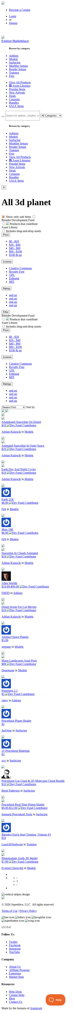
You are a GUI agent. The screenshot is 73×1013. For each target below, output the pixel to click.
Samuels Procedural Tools (16, 814)
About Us (15, 966)
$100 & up (15, 254)
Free (11, 76)
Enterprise (15, 973)
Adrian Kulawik (11, 431)
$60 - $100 (15, 251)
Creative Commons (20, 268)
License (7, 261)
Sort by (30, 407)
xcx (3, 760)
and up (13, 295)
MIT (11, 281)
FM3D (5, 593)
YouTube (14, 952)
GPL (12, 275)
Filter (5, 312)
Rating (6, 288)
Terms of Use (9, 910)
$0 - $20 (14, 241)
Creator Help (16, 995)
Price (6, 234)
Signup (13, 23)
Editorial (14, 278)
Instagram (15, 948)
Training (31, 844)
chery (4, 700)
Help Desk (15, 991)
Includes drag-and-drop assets (23, 231)
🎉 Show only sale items (16, 216)
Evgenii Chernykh (12, 868)
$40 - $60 (14, 248)
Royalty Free (16, 271)
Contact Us (15, 1001)
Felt (3, 509)
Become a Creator (19, 9)
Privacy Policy (28, 910)
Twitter (13, 941)
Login (12, 16)
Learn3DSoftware (12, 844)
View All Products (20, 82)
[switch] (34, 216)
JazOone (6, 730)
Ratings (7, 384)
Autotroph (36, 1008)
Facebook (15, 945)
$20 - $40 (14, 244)
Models (29, 431)
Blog (12, 998)
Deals (12, 96)
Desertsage (7, 670)
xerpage (6, 646)
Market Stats (16, 976)
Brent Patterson (10, 790)
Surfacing (21, 730)
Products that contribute (23, 223)
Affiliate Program (19, 970)
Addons (17, 593)
